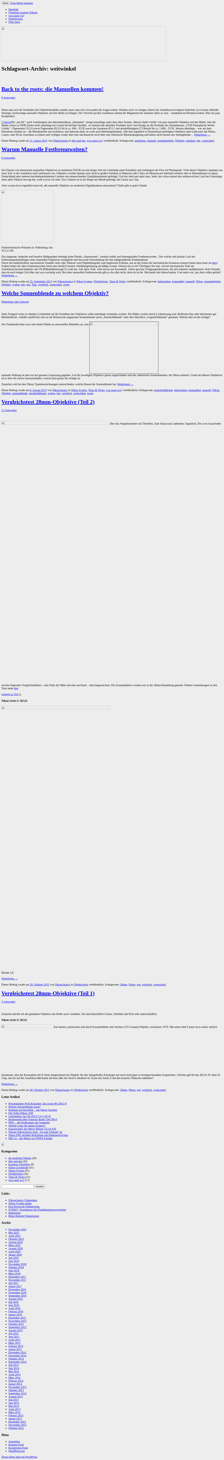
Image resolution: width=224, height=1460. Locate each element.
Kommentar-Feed (18, 1447)
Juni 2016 (13, 1305)
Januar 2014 (15, 1383)
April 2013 (14, 1409)
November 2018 (17, 1264)
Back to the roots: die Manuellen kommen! (52, 89)
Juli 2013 (13, 1399)
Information (164, 281)
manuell (151, 140)
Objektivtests (15, 18)
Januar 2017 (15, 1286)
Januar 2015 (15, 1349)
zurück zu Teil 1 (11, 694)
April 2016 (14, 1308)
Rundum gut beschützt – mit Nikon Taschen (32, 1109)
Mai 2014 (13, 1371)
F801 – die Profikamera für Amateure (29, 1122)
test (28, 284)
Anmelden (14, 1441)
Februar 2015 (15, 1346)
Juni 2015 (13, 1336)
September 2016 (17, 1295)
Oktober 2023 (16, 1238)
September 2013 (17, 1393)
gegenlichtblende (163, 390)
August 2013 (15, 1396)
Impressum (14, 1212)
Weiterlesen (202, 134)
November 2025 (17, 1229)
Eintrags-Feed (16, 1444)
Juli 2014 (13, 1365)
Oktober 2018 (16, 1267)
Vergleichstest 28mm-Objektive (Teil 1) (48, 993)
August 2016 (15, 1298)
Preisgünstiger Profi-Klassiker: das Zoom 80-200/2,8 (37, 1103)
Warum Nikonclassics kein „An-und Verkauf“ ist (35, 1131)
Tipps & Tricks (117, 281)
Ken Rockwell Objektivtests (24, 1206)
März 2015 (14, 1342)
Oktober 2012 (16, 1428)
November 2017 (17, 1279)
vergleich (43, 284)
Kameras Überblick (19, 1164)
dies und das (78, 140)
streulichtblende (37, 393)
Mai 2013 (13, 1405)
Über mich (14, 21)
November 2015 (17, 1320)
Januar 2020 (15, 1254)
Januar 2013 (15, 1418)
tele (198, 140)
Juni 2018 (13, 1270)
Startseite (13, 9)
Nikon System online (20, 1203)
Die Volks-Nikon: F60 (20, 1113)
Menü (5, 3)
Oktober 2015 (16, 1324)
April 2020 (14, 1251)
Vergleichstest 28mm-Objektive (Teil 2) (48, 402)
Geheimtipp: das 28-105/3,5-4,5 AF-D (29, 1116)
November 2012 (17, 1424)
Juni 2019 (13, 1261)
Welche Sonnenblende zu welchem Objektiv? (55, 293)
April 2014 (14, 1374)
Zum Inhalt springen (21, 3)
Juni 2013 (13, 1402)
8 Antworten (8, 97)
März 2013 (14, 1412)
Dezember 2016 (17, 1289)
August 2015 (15, 1330)
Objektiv (179, 140)
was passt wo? (16, 15)
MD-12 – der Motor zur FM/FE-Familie (30, 1138)
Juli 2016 (13, 1302)
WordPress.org (16, 1450)
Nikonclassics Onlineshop (22, 1200)
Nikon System (84, 281)
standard (190, 140)
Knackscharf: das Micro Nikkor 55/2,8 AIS (32, 1128)
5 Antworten (8, 1001)
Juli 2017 (13, 1283)
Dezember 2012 (17, 1421)
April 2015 (14, 1339)
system (16, 284)
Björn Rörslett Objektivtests (23, 1216)
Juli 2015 (13, 1333)
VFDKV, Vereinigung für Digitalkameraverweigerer (37, 1209)
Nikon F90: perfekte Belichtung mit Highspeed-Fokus (38, 1135)
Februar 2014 (15, 1380)
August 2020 (15, 1248)
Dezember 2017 (17, 1276)
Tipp (34, 284)
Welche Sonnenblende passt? (24, 1106)
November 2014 (17, 1355)
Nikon (199, 281)
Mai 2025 (13, 1232)
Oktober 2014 (16, 1358)
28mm (123, 984)
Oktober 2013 (16, 1390)
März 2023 (14, 1245)
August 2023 (15, 1242)
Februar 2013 (15, 1415)
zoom (66, 284)
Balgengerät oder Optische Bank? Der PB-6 (32, 1119)
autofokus (140, 140)
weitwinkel (208, 140)
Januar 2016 (15, 1314)
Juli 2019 (13, 1257)
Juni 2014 (13, 1368)
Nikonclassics (60, 140)
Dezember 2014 (17, 1352)
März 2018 (14, 1273)
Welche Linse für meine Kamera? (26, 1125)
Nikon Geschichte (18, 1167)
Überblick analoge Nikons (22, 12)
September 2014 (17, 1361)
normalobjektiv (165, 140)
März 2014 (14, 1377)
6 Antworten (8, 157)
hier (214, 262)
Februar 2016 (15, 1311)
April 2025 (14, 1235)
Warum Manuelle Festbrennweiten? (44, 149)
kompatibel (178, 281)
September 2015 (17, 1327)
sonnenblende (19, 393)
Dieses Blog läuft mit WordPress (19, 1456)
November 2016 (17, 1292)
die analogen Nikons (19, 1158)
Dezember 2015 (17, 1317)
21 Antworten (9, 410)
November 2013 (17, 1387)
